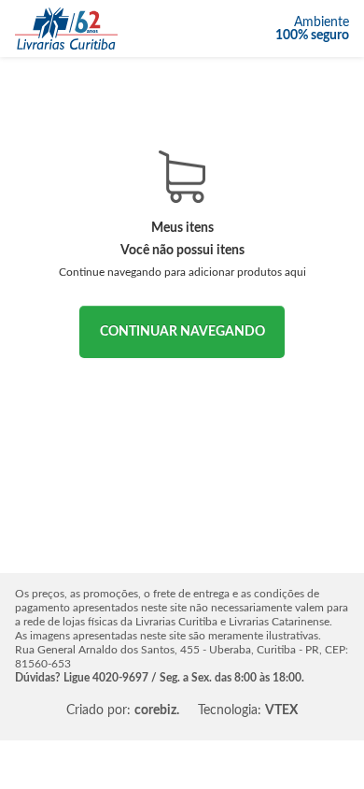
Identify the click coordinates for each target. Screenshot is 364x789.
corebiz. (156, 710)
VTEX (281, 710)
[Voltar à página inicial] (66, 28)
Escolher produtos (182, 332)
